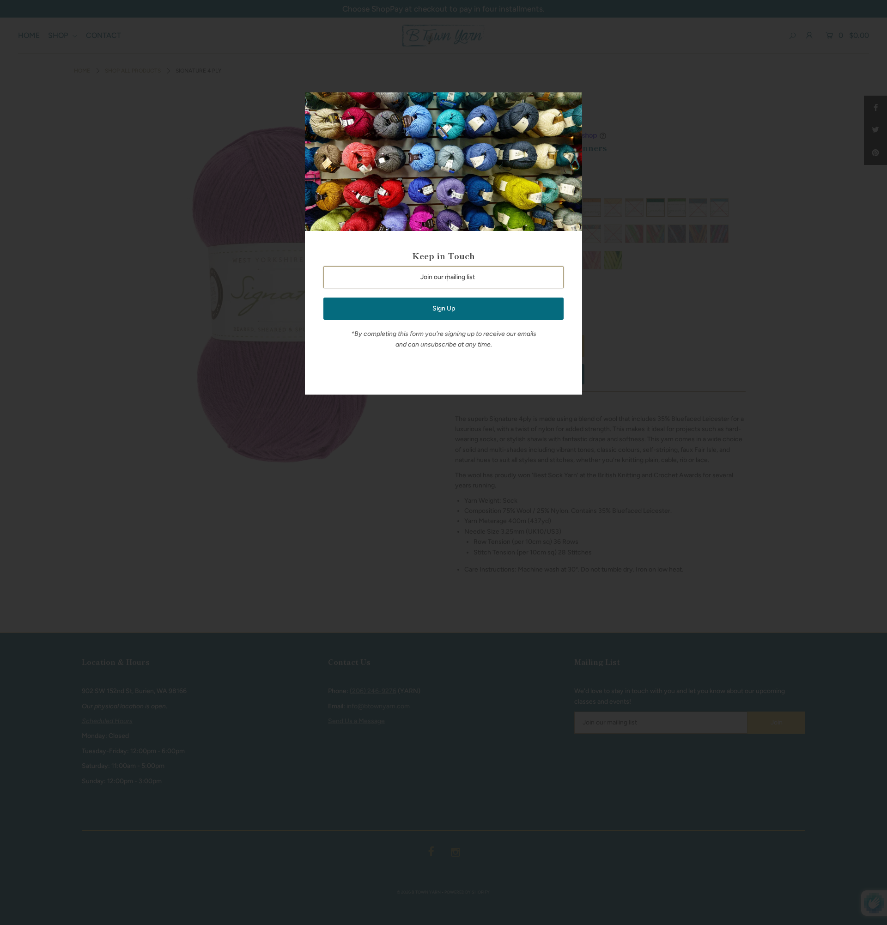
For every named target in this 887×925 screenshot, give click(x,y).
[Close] (572, 102)
